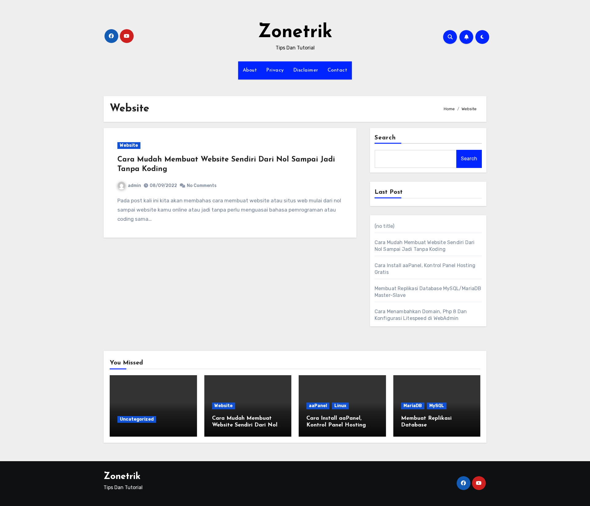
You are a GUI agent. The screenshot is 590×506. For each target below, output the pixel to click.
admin (134, 185)
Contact (338, 70)
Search (385, 138)
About (250, 70)
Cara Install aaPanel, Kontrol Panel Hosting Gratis (336, 425)
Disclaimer (305, 70)
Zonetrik (295, 32)
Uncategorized (137, 419)
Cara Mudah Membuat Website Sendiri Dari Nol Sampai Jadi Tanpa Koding (247, 425)
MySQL (436, 405)
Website (129, 145)
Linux (340, 405)
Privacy (275, 70)
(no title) (385, 226)
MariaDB (412, 405)
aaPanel (318, 405)
